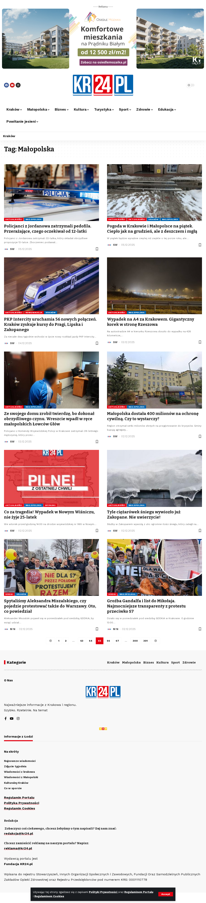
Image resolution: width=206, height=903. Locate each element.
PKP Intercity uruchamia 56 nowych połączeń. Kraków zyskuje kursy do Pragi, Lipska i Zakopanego (50, 324)
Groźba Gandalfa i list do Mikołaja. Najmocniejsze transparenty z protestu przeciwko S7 (146, 606)
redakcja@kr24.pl (18, 833)
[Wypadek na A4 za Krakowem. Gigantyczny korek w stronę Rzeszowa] (154, 285)
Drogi (9, 594)
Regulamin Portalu (19, 797)
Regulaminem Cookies (49, 896)
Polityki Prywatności (103, 892)
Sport (175, 662)
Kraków (153, 219)
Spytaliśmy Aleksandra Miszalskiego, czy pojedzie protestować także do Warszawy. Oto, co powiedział (50, 606)
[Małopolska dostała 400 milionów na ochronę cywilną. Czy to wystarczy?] (154, 380)
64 (90, 640)
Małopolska (34, 219)
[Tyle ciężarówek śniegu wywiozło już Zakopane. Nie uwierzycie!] (154, 478)
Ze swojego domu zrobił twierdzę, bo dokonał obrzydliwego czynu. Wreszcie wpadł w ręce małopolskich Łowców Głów (49, 418)
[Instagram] (18, 85)
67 (117, 640)
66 (108, 640)
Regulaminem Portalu (138, 892)
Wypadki (50, 505)
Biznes (148, 662)
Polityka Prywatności (21, 803)
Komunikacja (34, 312)
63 (81, 640)
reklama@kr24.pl (18, 848)
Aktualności (13, 219)
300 (135, 640)
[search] (174, 85)
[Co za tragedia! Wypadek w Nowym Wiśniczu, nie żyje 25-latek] (51, 478)
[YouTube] (11, 719)
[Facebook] (6, 85)
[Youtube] (12, 85)
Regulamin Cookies (19, 808)
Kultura (162, 662)
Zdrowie (189, 662)
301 (145, 640)
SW (12, 249)
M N (12, 629)
